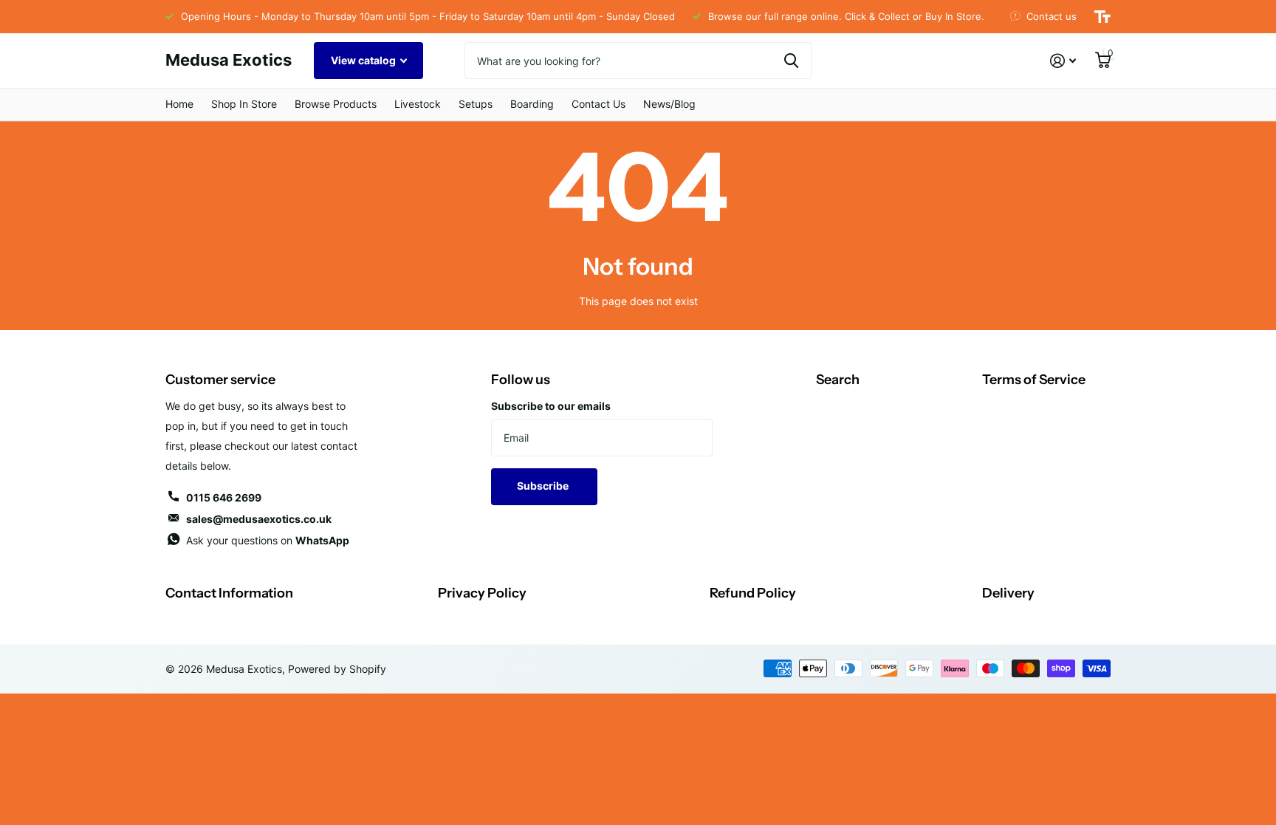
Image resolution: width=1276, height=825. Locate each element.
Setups (476, 103)
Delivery (1008, 593)
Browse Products (336, 103)
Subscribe (544, 485)
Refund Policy (753, 593)
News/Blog (669, 103)
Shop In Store (244, 103)
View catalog (364, 60)
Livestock (417, 103)
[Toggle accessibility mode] (1102, 17)
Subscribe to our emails (551, 406)
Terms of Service (1033, 380)
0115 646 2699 (223, 497)
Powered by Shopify (337, 669)
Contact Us (598, 103)
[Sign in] (1063, 61)
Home (179, 103)
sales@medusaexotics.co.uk (259, 519)
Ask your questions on (267, 540)
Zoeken (791, 60)
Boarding (532, 103)
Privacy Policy (482, 593)
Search (838, 380)
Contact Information (229, 593)
